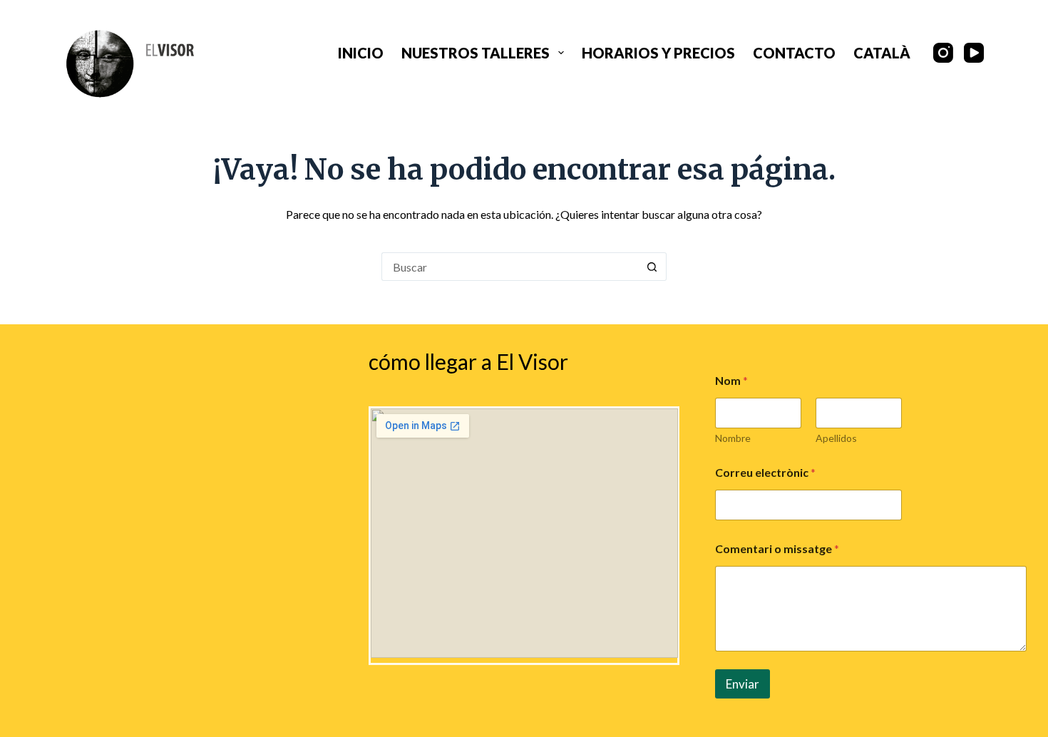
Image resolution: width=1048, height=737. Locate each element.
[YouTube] (974, 53)
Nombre (733, 438)
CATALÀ (881, 52)
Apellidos (836, 438)
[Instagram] (943, 53)
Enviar (742, 683)
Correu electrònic (765, 472)
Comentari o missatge (777, 548)
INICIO (361, 52)
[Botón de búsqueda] (652, 266)
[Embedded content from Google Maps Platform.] (524, 533)
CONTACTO (794, 52)
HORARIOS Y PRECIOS (658, 52)
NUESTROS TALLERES (475, 52)
